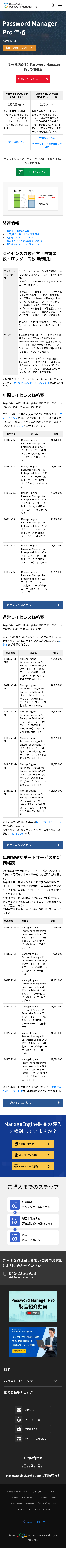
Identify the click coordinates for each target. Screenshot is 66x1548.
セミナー (55, 1492)
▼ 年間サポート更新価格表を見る (47, 145)
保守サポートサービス (49, 822)
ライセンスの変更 (23, 382)
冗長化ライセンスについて (20, 237)
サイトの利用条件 (42, 1509)
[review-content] (33, 1204)
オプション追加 (42, 382)
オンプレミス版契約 (47, 1497)
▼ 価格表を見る (16, 142)
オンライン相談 (28, 1155)
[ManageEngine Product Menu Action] (60, 5)
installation (17, 833)
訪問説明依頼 (31, 1429)
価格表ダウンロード (31, 79)
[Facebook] (32, 1466)
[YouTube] (39, 1466)
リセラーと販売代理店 (35, 1438)
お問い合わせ (26, 1144)
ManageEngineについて (18, 1492)
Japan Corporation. (37, 1535)
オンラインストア (37, 171)
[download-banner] (33, 1344)
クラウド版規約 (15, 1503)
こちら (19, 426)
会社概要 (14, 1497)
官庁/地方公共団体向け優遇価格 (23, 234)
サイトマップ (28, 1497)
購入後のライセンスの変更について (25, 240)
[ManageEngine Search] (52, 5)
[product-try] (33, 1221)
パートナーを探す (29, 1166)
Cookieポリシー (23, 1509)
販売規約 (30, 1503)
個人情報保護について (48, 1503)
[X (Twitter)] (25, 1466)
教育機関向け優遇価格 (18, 230)
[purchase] (33, 1237)
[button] (33, 1309)
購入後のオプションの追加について (25, 244)
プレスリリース (40, 1492)
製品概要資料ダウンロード (19, 47)
